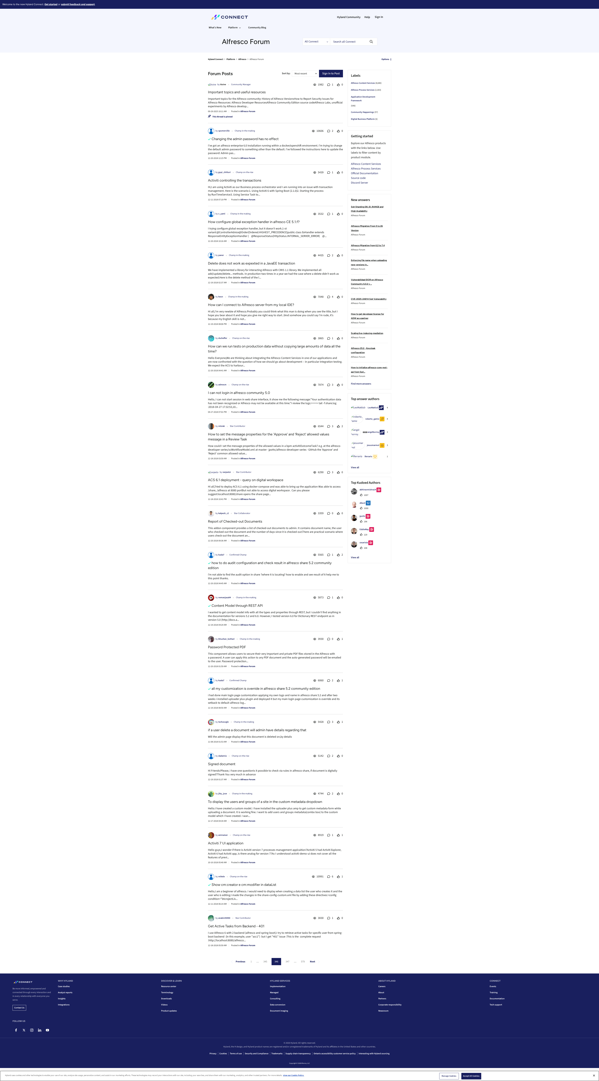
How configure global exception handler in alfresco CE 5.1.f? (254, 222)
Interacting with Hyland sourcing (374, 1053)
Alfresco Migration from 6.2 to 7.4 (368, 245)
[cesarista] (363, 546)
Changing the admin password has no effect (245, 139)
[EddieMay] (363, 533)
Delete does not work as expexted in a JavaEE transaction (251, 263)
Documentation (497, 998)
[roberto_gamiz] (369, 422)
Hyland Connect (215, 59)
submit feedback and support (78, 4)
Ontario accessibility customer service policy (335, 1053)
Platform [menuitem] (233, 27)
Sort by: (286, 73)
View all (355, 467)
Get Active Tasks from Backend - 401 (236, 926)
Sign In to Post (331, 73)
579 (303, 961)
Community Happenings (362, 112)
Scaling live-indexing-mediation (367, 333)
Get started (50, 4)
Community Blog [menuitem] (257, 27)
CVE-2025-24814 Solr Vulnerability (368, 299)
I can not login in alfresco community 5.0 (239, 393)
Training (494, 992)
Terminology (167, 992)
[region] (299, 1076)
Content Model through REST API (237, 605)
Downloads (166, 998)
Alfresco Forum (247, 111)
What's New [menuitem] (215, 27)
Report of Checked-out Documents (235, 521)
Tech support (496, 1004)
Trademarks (277, 1053)
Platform (230, 59)
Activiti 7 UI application (225, 843)
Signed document (221, 764)
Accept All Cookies (471, 1076)
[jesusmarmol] (369, 449)
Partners (382, 998)
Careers (381, 986)
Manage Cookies (449, 1076)
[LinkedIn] (39, 1030)
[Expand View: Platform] (239, 27)
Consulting (275, 998)
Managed (274, 992)
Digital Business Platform (363, 119)
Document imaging (279, 1010)
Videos (164, 1004)
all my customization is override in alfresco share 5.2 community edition (266, 688)
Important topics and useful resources (237, 92)
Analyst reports (65, 992)
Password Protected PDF (227, 647)
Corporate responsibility (390, 1004)
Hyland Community (348, 17)
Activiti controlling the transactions (234, 180)
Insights (61, 998)
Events (493, 986)
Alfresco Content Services (363, 83)
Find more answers (361, 383)
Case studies (64, 986)
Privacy (213, 1053)
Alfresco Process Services (362, 90)
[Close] (594, 1075)
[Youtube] (47, 1030)
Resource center (168, 986)
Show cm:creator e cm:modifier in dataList (244, 885)
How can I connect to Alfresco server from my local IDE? (251, 305)
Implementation (277, 986)
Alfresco (242, 59)
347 (287, 961)
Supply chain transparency (298, 1053)
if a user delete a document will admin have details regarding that (257, 730)
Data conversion (277, 1004)
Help (367, 17)
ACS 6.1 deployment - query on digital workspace (245, 480)
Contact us (19, 1007)
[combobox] (353, 41)
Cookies (223, 1053)
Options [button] (385, 59)
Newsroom (383, 1010)
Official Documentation (364, 173)
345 (265, 961)
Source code (358, 178)
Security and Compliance (256, 1053)
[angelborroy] (369, 435)
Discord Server (359, 183)
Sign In (379, 17)
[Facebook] (16, 1030)
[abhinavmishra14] (367, 494)
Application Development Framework (363, 98)
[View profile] (212, 84)
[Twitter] (23, 1030)
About (381, 992)
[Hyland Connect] (229, 17)
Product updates (169, 1010)
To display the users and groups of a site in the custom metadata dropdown (265, 802)
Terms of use (236, 1053)
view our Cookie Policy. (293, 1075)
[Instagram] (31, 1030)
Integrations (64, 1004)
